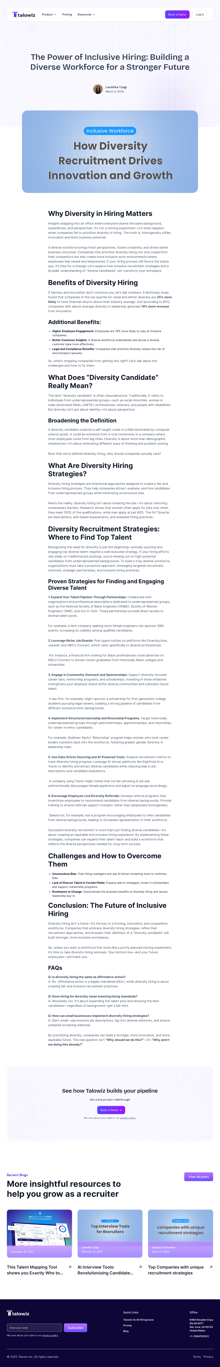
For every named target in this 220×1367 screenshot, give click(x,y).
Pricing (67, 14)
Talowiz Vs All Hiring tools (138, 1319)
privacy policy (128, 1117)
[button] (49, 14)
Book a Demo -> (111, 1110)
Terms (197, 1356)
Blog (126, 1331)
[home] (23, 14)
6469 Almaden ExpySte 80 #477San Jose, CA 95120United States (201, 1325)
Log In (200, 14)
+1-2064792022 (199, 1336)
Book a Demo (177, 14)
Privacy (208, 1356)
